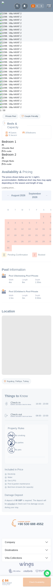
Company (10, 542)
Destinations (11, 550)
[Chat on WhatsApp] (47, 573)
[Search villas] (17, 6)
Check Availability (36, 582)
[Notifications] (24, 6)
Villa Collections (13, 558)
